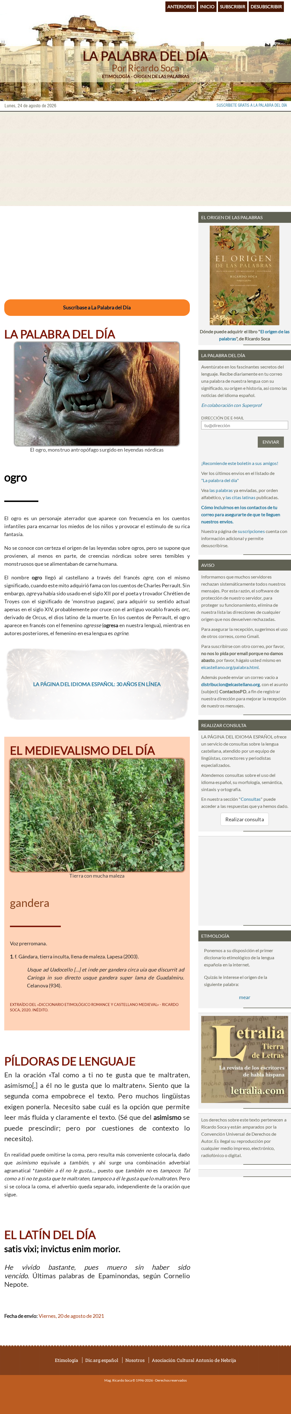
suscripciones (251, 531)
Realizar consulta (244, 819)
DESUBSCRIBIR (266, 6)
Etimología (66, 1360)
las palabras (221, 490)
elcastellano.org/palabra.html (230, 667)
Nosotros (135, 1360)
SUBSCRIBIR (232, 6)
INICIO (207, 6)
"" (220, 480)
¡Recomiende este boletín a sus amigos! (239, 463)
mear (244, 997)
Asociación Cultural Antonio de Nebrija (194, 1360)
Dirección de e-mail (222, 417)
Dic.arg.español (101, 1360)
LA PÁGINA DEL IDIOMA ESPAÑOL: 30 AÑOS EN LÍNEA (97, 684)
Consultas (251, 799)
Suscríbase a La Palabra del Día (97, 307)
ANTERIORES (181, 6)
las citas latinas (240, 497)
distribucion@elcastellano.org (230, 684)
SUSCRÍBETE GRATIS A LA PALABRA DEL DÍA (252, 106)
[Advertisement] (145, 159)
